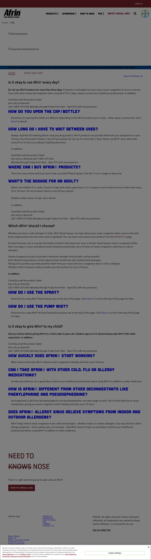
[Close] (148, 547)
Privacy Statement (8, 554)
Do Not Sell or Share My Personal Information (16, 556)
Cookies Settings (115, 553)
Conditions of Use (25, 554)
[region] (75, 552)
